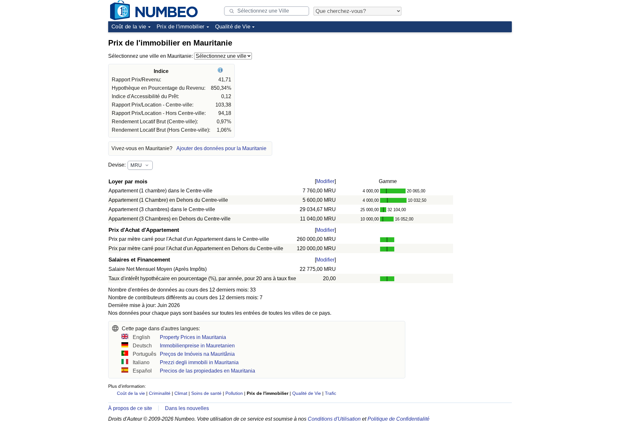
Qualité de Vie (233, 27)
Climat (180, 393)
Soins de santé (206, 393)
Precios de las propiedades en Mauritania (207, 371)
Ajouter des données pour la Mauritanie (221, 148)
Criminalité (159, 393)
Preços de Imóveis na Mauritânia (197, 354)
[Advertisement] (463, 75)
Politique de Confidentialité (398, 419)
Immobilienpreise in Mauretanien (197, 345)
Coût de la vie (128, 27)
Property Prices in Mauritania (193, 337)
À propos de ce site (130, 408)
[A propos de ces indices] (221, 71)
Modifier (325, 181)
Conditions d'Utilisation (334, 419)
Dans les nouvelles (187, 408)
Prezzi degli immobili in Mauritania (199, 362)
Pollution (234, 393)
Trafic (330, 393)
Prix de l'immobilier (181, 27)
